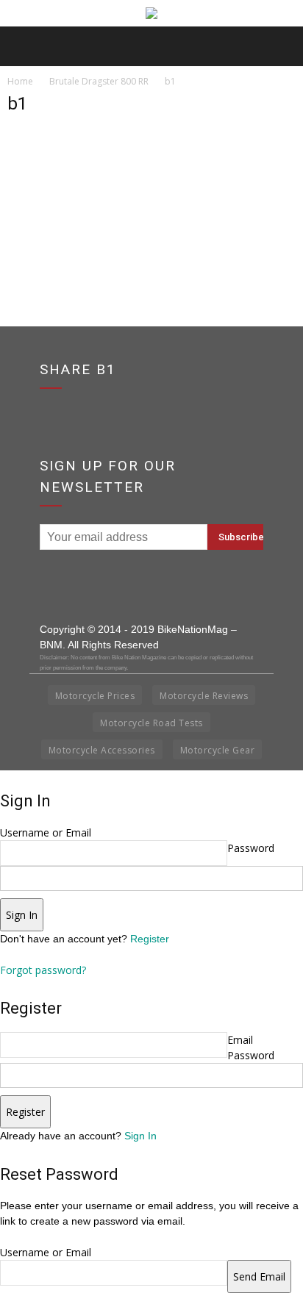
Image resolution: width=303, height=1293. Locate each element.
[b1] (44, 199)
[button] (282, 46)
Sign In (140, 1136)
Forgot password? (43, 970)
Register (149, 939)
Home (20, 81)
